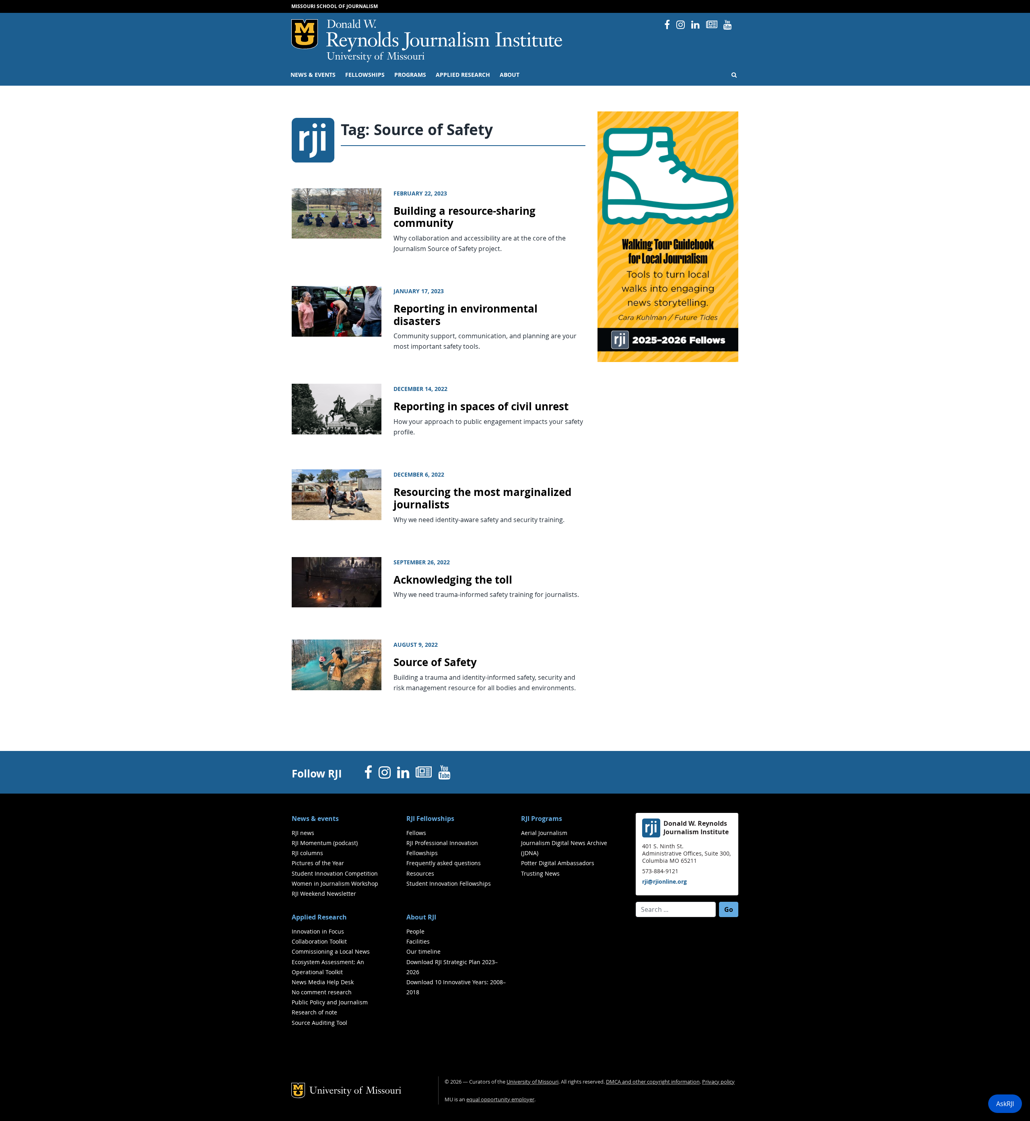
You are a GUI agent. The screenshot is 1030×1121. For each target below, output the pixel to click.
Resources (420, 873)
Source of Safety (435, 662)
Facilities (418, 941)
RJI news (303, 833)
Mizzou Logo (304, 34)
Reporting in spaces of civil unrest (481, 406)
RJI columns (307, 853)
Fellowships (365, 75)
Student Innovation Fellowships (448, 883)
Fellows (416, 833)
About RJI (421, 917)
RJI (444, 35)
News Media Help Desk (323, 982)
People (415, 931)
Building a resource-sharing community (464, 217)
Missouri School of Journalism (334, 6)
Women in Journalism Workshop (335, 883)
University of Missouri (375, 57)
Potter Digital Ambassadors (557, 863)
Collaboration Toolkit (319, 941)
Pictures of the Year (318, 863)
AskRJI (1005, 1103)
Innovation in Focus (318, 931)
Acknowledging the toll (452, 580)
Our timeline (423, 951)
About (509, 75)
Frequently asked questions (443, 863)
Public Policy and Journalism (330, 1002)
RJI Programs (541, 818)
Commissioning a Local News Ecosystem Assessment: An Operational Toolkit (331, 961)
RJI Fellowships (430, 818)
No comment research (322, 992)
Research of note (314, 1012)
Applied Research (463, 75)
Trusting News (540, 873)
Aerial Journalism (544, 833)
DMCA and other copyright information (653, 1081)
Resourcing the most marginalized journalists (482, 498)
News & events (313, 75)
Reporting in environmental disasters (465, 315)
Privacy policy (718, 1081)
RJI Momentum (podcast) (325, 843)
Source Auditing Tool (319, 1022)
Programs (410, 75)
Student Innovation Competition (335, 873)
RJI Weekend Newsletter (324, 893)
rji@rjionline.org (664, 881)
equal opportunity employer (500, 1099)
